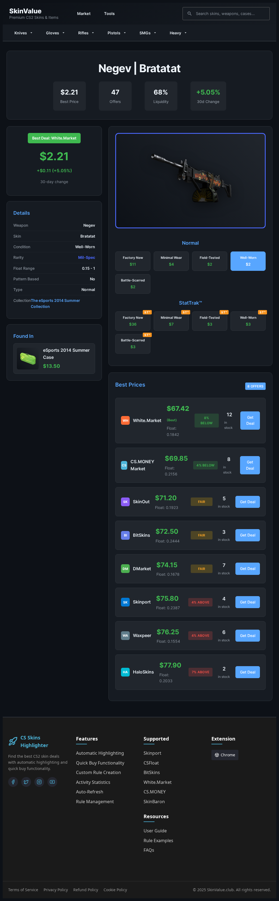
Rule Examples (158, 841)
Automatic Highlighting (100, 753)
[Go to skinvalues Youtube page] (52, 782)
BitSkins (152, 772)
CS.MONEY (155, 792)
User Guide (155, 831)
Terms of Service (23, 889)
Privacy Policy (56, 889)
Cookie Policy (115, 889)
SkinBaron (154, 802)
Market (83, 13)
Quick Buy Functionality (100, 763)
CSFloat (151, 763)
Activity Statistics (93, 782)
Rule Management (95, 802)
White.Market (158, 782)
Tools (109, 13)
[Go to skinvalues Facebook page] (13, 782)
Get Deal (250, 420)
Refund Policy (85, 889)
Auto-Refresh (89, 792)
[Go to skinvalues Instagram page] (39, 782)
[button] (132, 261)
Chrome (228, 754)
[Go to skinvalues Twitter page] (26, 782)
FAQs (149, 850)
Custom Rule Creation (98, 772)
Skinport (152, 753)
